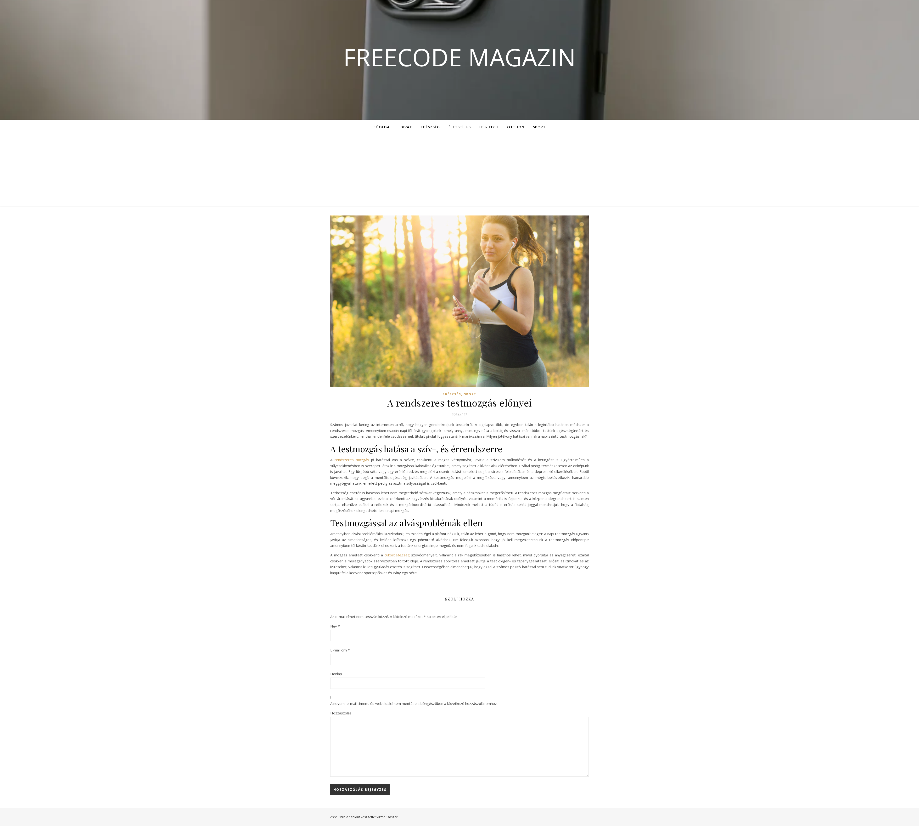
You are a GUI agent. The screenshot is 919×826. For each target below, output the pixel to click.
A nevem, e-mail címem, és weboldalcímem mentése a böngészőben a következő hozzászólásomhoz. (414, 703)
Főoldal (383, 126)
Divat (406, 126)
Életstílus (459, 126)
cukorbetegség (398, 555)
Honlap (336, 673)
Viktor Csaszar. (387, 817)
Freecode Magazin (459, 57)
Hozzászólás (341, 713)
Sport (539, 126)
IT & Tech (489, 126)
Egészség (430, 126)
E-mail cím (340, 650)
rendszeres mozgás (352, 459)
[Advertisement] (459, 170)
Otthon (515, 126)
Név (335, 626)
